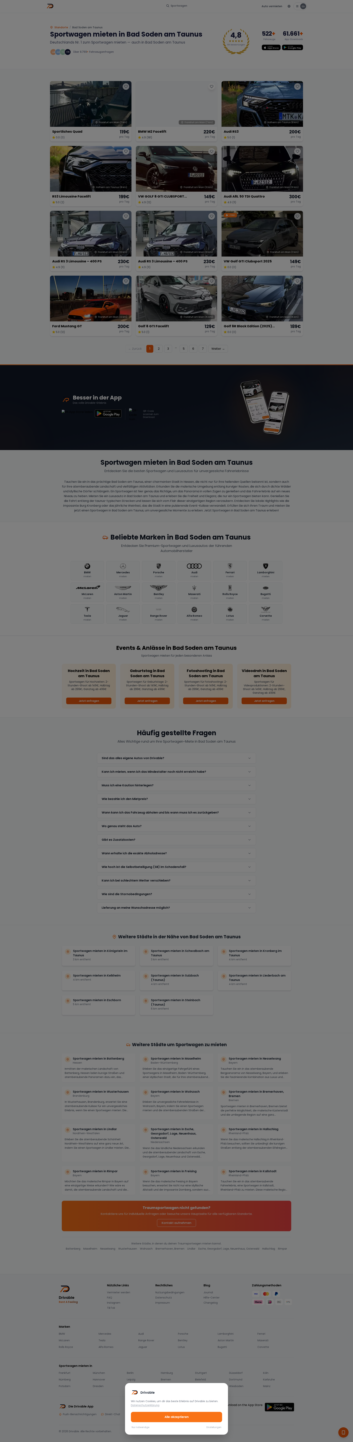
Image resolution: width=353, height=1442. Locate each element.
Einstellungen (213, 1427)
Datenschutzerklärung (145, 1405)
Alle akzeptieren (177, 1417)
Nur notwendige (140, 1427)
